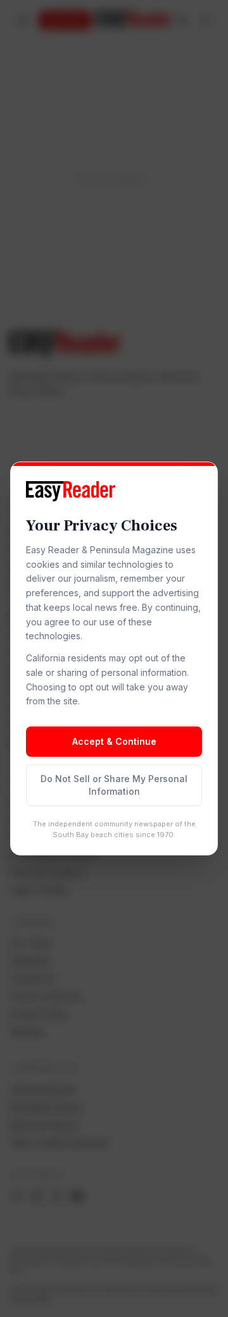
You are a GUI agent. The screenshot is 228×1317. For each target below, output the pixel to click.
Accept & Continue (114, 741)
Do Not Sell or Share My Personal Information (114, 785)
